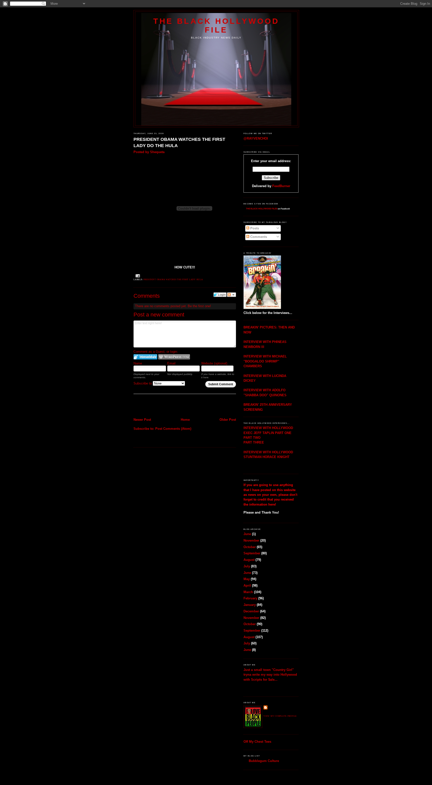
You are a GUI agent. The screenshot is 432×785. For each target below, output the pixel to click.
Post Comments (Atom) (173, 429)
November (251, 540)
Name (138, 363)
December (251, 611)
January (250, 605)
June (247, 534)
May (247, 579)
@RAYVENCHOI (256, 138)
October (250, 547)
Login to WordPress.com (174, 356)
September (252, 553)
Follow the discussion (231, 294)
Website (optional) (214, 363)
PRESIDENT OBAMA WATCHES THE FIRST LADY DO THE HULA (179, 142)
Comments (258, 237)
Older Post (228, 420)
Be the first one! (199, 306)
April (247, 585)
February (250, 598)
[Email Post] (137, 276)
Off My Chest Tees (257, 741)
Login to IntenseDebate (145, 356)
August (249, 560)
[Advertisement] (163, 406)
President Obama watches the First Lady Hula (173, 279)
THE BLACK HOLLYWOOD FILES (261, 209)
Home (185, 420)
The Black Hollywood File (216, 25)
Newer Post (142, 420)
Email (171, 363)
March (248, 592)
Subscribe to (143, 383)
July (247, 566)
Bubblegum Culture (264, 761)
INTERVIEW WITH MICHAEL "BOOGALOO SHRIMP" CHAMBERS (265, 361)
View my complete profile (280, 716)
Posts (254, 228)
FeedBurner (281, 186)
